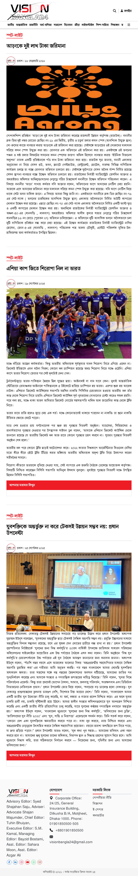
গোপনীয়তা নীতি (102, 798)
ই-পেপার (98, 810)
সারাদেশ (58, 25)
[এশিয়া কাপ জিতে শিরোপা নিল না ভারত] (69, 323)
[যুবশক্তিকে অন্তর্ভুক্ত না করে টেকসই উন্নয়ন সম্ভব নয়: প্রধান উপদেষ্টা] (69, 592)
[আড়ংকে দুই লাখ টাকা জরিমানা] (69, 98)
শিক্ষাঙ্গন (115, 25)
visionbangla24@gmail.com (69, 842)
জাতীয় (11, 25)
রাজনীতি (33, 25)
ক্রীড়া (77, 25)
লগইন (127, 11)
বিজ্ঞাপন (97, 804)
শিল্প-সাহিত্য (102, 25)
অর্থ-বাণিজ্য (46, 25)
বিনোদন (68, 25)
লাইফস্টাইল (88, 25)
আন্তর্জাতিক (21, 25)
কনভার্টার (98, 815)
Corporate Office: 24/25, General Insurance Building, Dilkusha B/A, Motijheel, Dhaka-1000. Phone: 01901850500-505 (68, 811)
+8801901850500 (68, 830)
